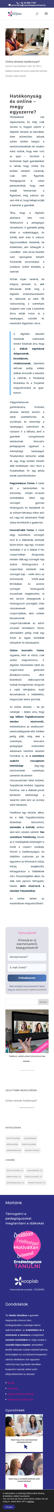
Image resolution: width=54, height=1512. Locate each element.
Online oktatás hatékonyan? (22, 61)
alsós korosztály (13, 1138)
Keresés (43, 1002)
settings (30, 1501)
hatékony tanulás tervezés (17, 71)
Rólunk (11, 1382)
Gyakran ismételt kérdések (21, 1393)
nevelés (9, 76)
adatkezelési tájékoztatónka (30, 989)
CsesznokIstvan (19, 66)
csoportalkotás (30, 1138)
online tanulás (20, 76)
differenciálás (12, 1144)
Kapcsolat (13, 1388)
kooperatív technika (38, 71)
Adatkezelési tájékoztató (20, 1399)
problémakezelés (14, 1150)
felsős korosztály (29, 1144)
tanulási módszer (32, 1150)
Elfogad (9, 1507)
